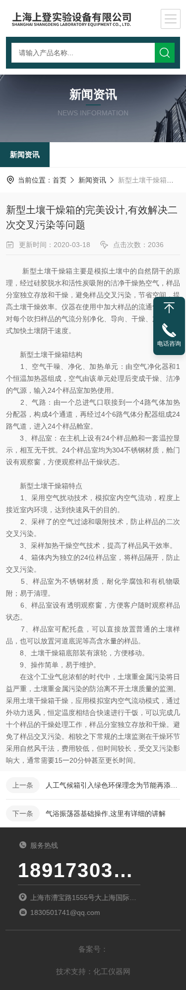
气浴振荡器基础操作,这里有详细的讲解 (106, 813)
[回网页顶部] (169, 308)
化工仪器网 (111, 971)
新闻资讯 (25, 154)
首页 (59, 180)
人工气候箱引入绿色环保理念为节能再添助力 (113, 785)
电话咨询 (169, 343)
